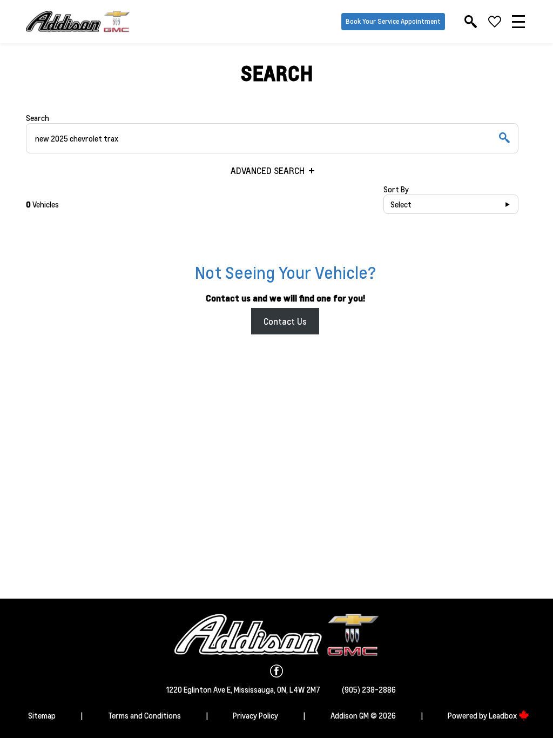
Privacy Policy (255, 715)
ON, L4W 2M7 (298, 689)
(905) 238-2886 (369, 689)
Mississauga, (255, 689)
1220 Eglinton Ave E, (200, 689)
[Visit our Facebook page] (276, 671)
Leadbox (503, 715)
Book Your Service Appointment (393, 21)
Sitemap (42, 715)
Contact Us (285, 321)
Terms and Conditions (144, 715)
